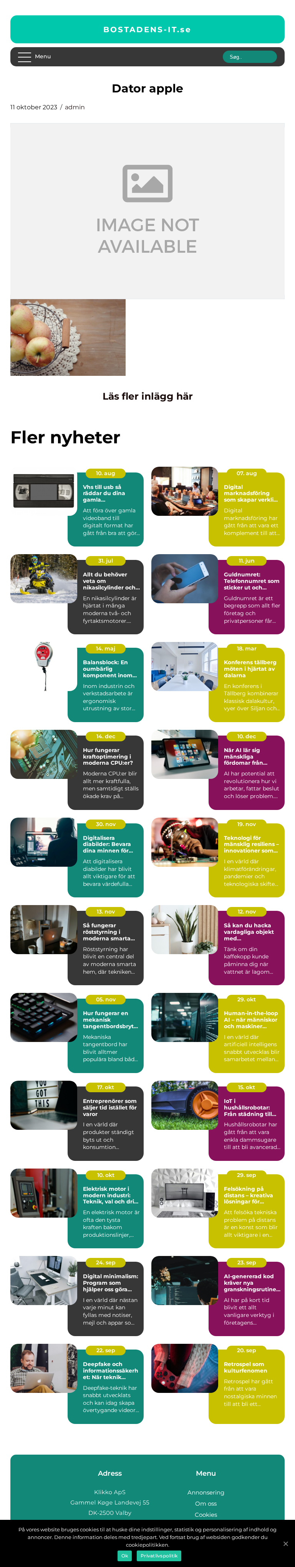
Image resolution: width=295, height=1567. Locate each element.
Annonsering (205, 1492)
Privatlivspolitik (159, 1556)
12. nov (247, 911)
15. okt (246, 1087)
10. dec (246, 736)
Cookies (206, 1514)
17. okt (105, 1087)
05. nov (106, 999)
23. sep (246, 1262)
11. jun (247, 560)
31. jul (105, 560)
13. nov (106, 911)
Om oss (206, 1503)
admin (75, 107)
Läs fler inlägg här (148, 396)
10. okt (105, 1175)
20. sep (246, 1350)
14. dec (105, 736)
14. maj (105, 648)
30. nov (106, 824)
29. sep (246, 1175)
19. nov (246, 824)
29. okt (246, 999)
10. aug (105, 473)
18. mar (247, 648)
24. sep (106, 1262)
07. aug (247, 473)
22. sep (105, 1350)
